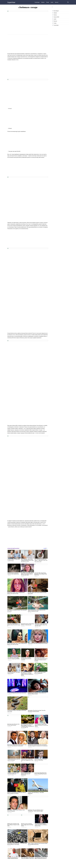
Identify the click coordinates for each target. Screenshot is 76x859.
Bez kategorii (56, 10)
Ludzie (52, 2)
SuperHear (11, 2)
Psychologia (37, 2)
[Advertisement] (27, 44)
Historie (55, 14)
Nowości (56, 2)
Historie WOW (56, 17)
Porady (47, 2)
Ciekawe (42, 2)
